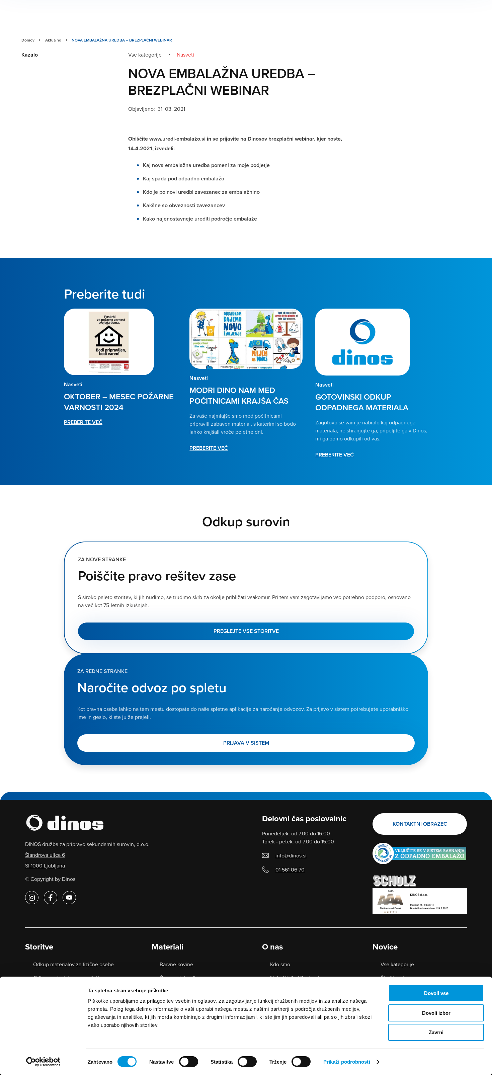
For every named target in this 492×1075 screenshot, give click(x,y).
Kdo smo (280, 964)
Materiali (167, 946)
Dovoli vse (436, 993)
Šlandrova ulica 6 (45, 854)
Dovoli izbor (436, 1013)
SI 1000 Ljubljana (45, 865)
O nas (272, 946)
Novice (385, 946)
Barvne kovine (176, 964)
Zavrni (436, 1032)
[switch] (188, 1061)
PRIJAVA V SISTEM (246, 743)
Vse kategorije (397, 964)
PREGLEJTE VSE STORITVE (246, 631)
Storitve (39, 946)
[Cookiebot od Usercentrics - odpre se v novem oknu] (43, 1062)
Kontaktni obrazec (420, 824)
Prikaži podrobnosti (346, 1062)
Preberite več (83, 422)
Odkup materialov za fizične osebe (73, 964)
